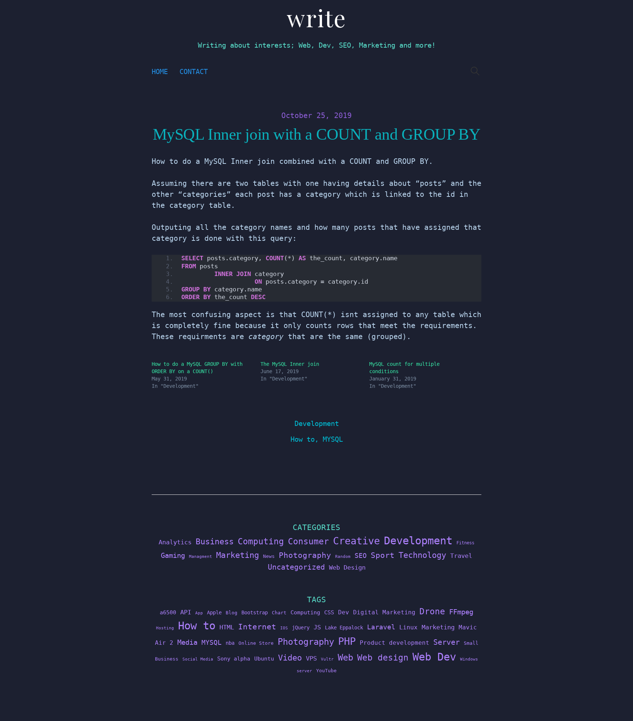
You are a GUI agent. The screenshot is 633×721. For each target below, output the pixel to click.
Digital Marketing (384, 612)
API (185, 612)
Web (345, 657)
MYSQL (333, 439)
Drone (432, 611)
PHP (347, 641)
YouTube (326, 670)
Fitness (465, 542)
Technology (422, 555)
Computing (261, 541)
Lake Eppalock (344, 627)
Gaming (173, 555)
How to (302, 439)
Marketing (237, 555)
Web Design (347, 567)
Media (187, 642)
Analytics (175, 542)
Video (290, 657)
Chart (279, 612)
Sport (383, 555)
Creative (356, 541)
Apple (214, 612)
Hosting (165, 628)
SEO (361, 555)
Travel (461, 555)
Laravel (381, 627)
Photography (305, 555)
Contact (193, 72)
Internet (257, 626)
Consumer (308, 541)
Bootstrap (254, 612)
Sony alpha (233, 658)
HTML (226, 627)
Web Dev (434, 657)
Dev (343, 612)
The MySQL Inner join (289, 364)
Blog (231, 612)
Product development (394, 642)
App (199, 613)
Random (343, 556)
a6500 (168, 612)
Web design (382, 657)
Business (215, 541)
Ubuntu (264, 658)
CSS (329, 612)
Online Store (256, 643)
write (316, 17)
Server (446, 642)
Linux (408, 627)
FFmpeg (461, 612)
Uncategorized (296, 567)
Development (317, 423)
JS (317, 627)
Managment (200, 556)
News (269, 556)
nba (230, 643)
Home (160, 72)
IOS (284, 628)
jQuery (301, 627)
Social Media (197, 659)
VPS (311, 658)
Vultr (327, 659)
